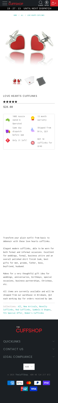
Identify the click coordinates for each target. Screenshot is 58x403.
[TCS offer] (47, 2)
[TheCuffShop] (15, 3)
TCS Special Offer (12, 313)
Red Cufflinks (23, 310)
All (19, 306)
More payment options (29, 222)
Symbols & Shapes (42, 310)
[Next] (51, 45)
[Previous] (6, 45)
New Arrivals (30, 306)
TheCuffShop (21, 375)
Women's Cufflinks (34, 313)
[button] (10, 102)
